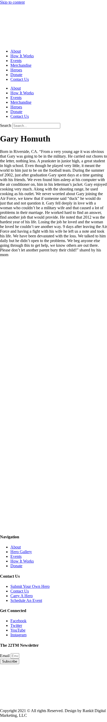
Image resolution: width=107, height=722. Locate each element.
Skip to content (12, 2)
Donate (16, 74)
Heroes (16, 70)
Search (5, 125)
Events (16, 60)
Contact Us (19, 79)
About (15, 51)
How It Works (22, 56)
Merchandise (20, 65)
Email (5, 655)
